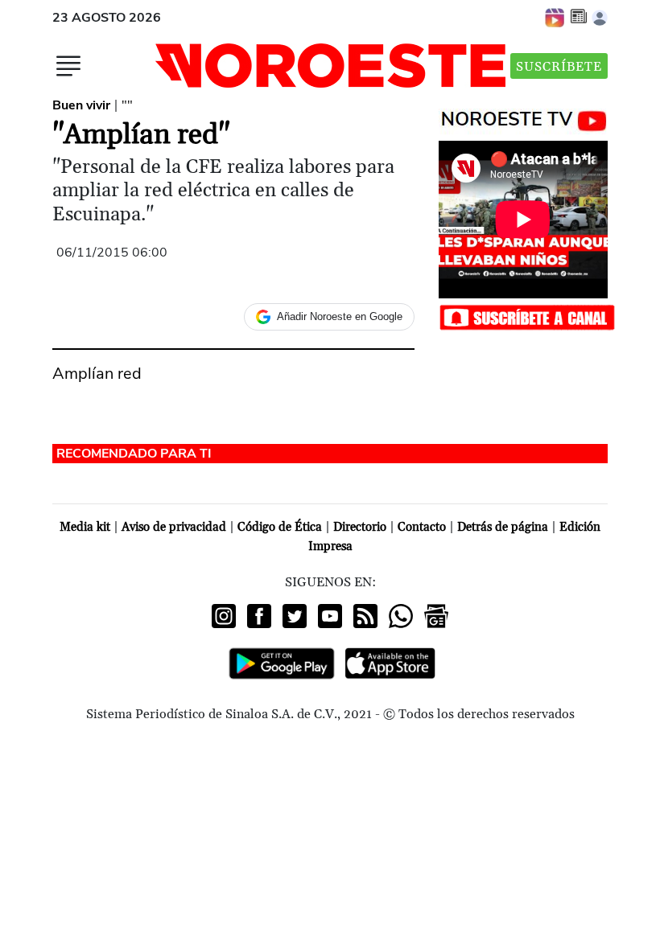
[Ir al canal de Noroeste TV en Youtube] (528, 117)
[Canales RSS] (365, 616)
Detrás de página (502, 527)
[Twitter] (294, 616)
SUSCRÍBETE (559, 67)
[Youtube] (330, 616)
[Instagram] (224, 616)
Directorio (359, 527)
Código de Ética (279, 527)
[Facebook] (259, 616)
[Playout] (555, 17)
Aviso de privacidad (174, 527)
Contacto (422, 527)
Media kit (85, 527)
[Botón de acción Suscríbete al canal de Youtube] (527, 316)
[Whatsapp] (401, 616)
